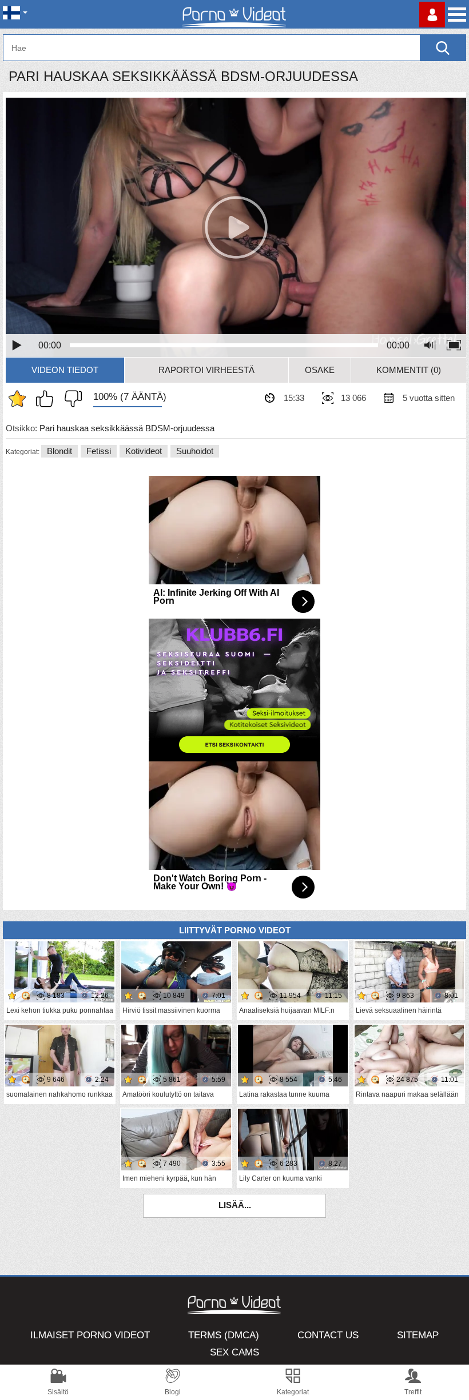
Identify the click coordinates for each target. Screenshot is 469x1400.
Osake (320, 370)
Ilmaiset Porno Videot (90, 1335)
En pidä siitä (70, 398)
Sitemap (418, 1335)
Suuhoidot (194, 451)
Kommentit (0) (408, 370)
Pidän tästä (47, 398)
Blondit (59, 451)
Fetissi (98, 451)
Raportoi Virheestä (206, 370)
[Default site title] (234, 14)
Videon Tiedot (64, 370)
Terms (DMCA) (223, 1335)
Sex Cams (234, 1352)
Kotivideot (143, 451)
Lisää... (234, 1205)
